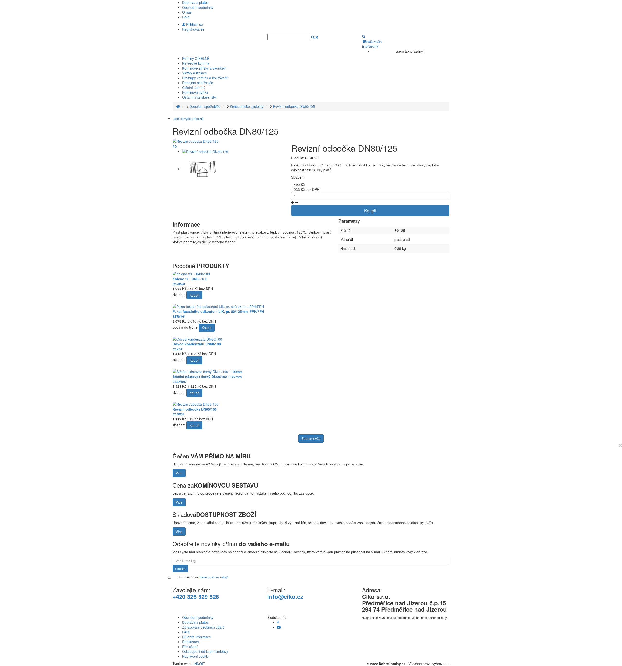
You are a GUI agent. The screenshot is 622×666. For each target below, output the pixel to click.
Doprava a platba (195, 2)
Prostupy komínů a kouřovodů (205, 77)
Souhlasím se (203, 577)
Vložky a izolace (194, 72)
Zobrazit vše (311, 438)
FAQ (185, 17)
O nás (186, 12)
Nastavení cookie (195, 656)
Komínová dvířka (195, 92)
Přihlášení (190, 646)
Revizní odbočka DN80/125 (294, 106)
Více (179, 473)
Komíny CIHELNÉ (195, 58)
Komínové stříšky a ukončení (204, 68)
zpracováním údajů (214, 577)
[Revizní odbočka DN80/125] (195, 140)
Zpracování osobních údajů (203, 627)
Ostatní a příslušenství (199, 97)
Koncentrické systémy (246, 106)
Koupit (370, 210)
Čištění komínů (193, 87)
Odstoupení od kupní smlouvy (205, 651)
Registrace (190, 641)
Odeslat (180, 568)
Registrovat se (193, 29)
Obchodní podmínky (197, 7)
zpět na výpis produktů (189, 118)
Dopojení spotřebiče (197, 82)
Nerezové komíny (195, 63)
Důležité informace (196, 636)
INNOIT (199, 663)
